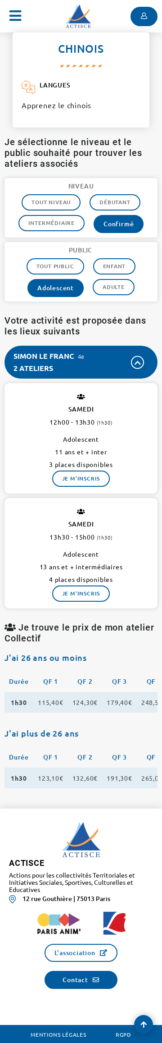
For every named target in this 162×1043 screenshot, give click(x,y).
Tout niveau (51, 202)
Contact (75, 979)
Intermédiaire (51, 223)
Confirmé (119, 224)
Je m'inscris (81, 478)
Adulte (114, 287)
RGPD (123, 1034)
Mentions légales (58, 1034)
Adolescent (55, 288)
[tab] (81, 362)
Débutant (114, 202)
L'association (74, 952)
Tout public (55, 266)
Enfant (114, 266)
